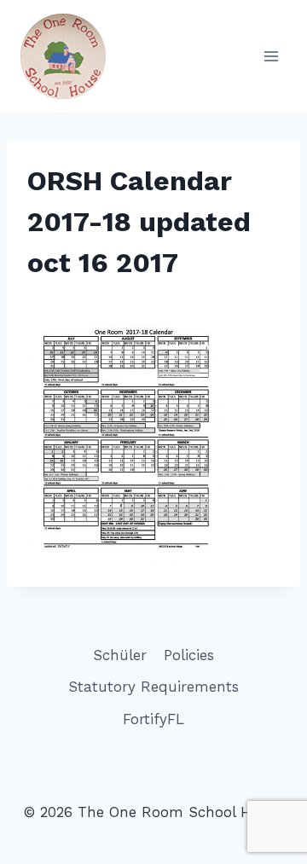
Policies (189, 655)
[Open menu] (271, 56)
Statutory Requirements (153, 686)
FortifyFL (153, 719)
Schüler (120, 655)
